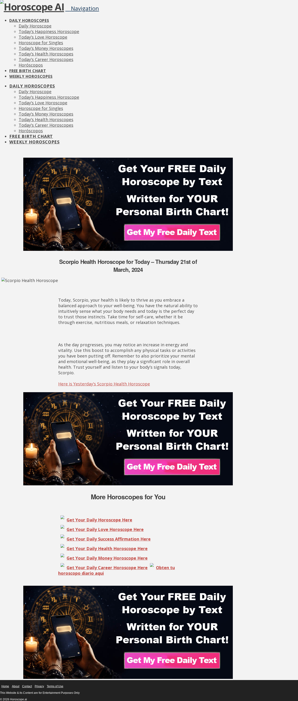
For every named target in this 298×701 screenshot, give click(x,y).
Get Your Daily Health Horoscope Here (107, 548)
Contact (27, 686)
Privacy (39, 686)
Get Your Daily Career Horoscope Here (107, 567)
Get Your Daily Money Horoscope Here (107, 558)
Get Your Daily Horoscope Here (99, 520)
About (15, 686)
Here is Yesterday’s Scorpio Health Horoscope (104, 384)
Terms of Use (55, 686)
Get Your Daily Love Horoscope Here (105, 529)
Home (5, 686)
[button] (82, 8)
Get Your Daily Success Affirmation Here (109, 539)
